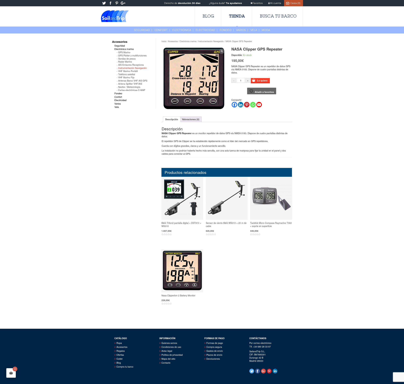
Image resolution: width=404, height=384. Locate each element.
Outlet (119, 358)
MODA (266, 30)
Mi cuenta (275, 3)
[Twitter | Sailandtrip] (104, 3)
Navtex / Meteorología (129, 86)
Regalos (120, 350)
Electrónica (182, 30)
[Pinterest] (247, 104)
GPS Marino (124, 52)
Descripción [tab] (171, 119)
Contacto (165, 362)
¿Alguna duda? (225, 3)
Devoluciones (213, 358)
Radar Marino (125, 61)
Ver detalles (184, 244)
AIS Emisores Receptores (131, 64)
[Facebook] (234, 104)
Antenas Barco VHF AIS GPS (132, 80)
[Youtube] (259, 104)
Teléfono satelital (126, 74)
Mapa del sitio (168, 358)
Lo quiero (262, 80)
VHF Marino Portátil (128, 71)
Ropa (119, 343)
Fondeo (227, 30)
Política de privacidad (172, 354)
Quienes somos (169, 343)
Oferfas (120, 354)
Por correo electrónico (260, 343)
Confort (162, 30)
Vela (254, 30)
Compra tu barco (124, 366)
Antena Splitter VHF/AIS (130, 83)
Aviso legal (166, 350)
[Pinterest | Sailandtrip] (117, 3)
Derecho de (182, 3)
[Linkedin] (240, 104)
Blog (208, 16)
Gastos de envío (214, 350)
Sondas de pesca (127, 58)
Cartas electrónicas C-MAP (131, 90)
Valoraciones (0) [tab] (190, 119)
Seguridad (143, 30)
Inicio (163, 41)
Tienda (237, 16)
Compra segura (214, 346)
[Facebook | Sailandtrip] (110, 3)
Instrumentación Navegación (211, 41)
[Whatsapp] (253, 104)
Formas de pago (214, 343)
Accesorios (173, 41)
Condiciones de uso (171, 346)
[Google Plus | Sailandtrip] (123, 3)
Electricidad (206, 30)
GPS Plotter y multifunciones (132, 55)
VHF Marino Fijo (126, 77)
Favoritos (257, 3)
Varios (242, 30)
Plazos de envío (214, 354)
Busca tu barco (278, 16)
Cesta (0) (295, 3)
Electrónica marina (188, 41)
